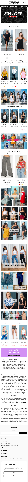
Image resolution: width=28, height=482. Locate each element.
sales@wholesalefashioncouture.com (10, 445)
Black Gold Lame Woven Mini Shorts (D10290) (5, 340)
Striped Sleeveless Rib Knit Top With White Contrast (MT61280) (14, 124)
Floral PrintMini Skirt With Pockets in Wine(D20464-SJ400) (23, 340)
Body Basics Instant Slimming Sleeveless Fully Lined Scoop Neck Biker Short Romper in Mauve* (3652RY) (23, 81)
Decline (13, 475)
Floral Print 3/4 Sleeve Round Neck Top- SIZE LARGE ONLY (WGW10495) (21, 52)
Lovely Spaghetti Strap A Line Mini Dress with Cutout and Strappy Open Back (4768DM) (7, 52)
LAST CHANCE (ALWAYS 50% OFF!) (13, 323)
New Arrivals (14, 25)
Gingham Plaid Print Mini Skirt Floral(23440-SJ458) (14, 340)
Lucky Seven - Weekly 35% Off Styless (14, 61)
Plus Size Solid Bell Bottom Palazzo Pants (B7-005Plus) (7, 179)
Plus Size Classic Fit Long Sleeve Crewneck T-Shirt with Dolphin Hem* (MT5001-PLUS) (14, 81)
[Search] (4, 3)
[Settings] (23, 3)
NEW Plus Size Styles (14, 151)
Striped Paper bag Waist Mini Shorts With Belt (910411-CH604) (23, 124)
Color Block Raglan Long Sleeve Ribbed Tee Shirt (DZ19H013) (5, 124)
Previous (1, 44)
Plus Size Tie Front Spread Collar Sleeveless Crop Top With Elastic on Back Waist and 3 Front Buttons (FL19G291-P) (21, 179)
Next (27, 44)
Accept (13, 472)
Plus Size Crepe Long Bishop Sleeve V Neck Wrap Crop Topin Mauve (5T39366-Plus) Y (5, 81)
